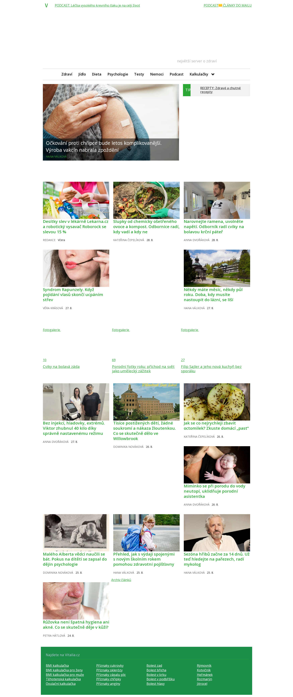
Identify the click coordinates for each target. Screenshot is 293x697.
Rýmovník (204, 665)
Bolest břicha (156, 670)
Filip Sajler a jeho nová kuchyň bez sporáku (211, 368)
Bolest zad (154, 665)
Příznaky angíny (108, 683)
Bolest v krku (156, 674)
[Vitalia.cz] (47, 5)
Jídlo (82, 74)
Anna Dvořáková (196, 240)
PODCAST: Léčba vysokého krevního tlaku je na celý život (97, 5)
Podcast (177, 74)
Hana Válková (56, 156)
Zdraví (66, 74)
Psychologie (117, 74)
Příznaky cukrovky (110, 665)
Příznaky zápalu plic (111, 674)
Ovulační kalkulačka (61, 683)
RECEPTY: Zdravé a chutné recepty (220, 90)
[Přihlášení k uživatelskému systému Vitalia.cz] (244, 74)
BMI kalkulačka (57, 665)
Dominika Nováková (128, 447)
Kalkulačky (199, 74)
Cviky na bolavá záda (61, 366)
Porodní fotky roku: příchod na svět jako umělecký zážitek (143, 368)
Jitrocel (202, 683)
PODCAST (211, 5)
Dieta (96, 74)
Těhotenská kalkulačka (63, 679)
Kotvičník (204, 670)
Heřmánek (205, 674)
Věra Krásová (53, 308)
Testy (139, 74)
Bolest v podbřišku (160, 679)
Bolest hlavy (155, 683)
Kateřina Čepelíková (128, 240)
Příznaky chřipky (108, 679)
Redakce (49, 240)
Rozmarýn (204, 679)
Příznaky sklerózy (109, 670)
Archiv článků (121, 580)
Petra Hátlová (54, 635)
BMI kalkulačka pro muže (65, 674)
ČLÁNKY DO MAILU (237, 5)
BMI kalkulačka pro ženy (64, 670)
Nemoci (157, 74)
